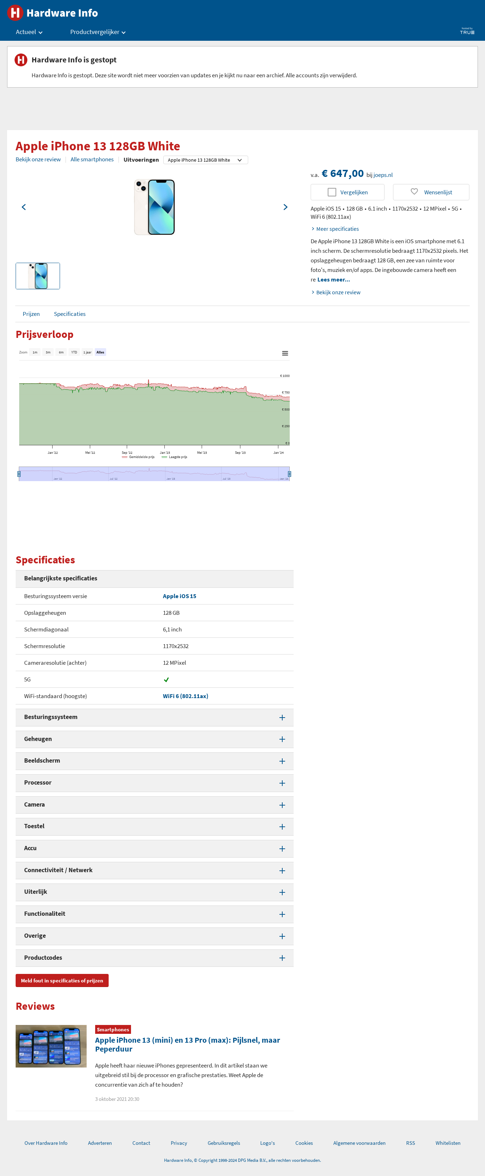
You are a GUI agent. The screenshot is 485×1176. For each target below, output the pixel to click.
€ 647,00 (343, 173)
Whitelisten (448, 1142)
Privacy (179, 1142)
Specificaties (70, 314)
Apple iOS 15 (179, 596)
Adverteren (100, 1142)
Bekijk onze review (38, 159)
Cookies (304, 1142)
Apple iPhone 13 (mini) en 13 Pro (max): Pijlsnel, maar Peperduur (187, 1044)
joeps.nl (383, 175)
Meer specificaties (337, 228)
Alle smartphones (92, 159)
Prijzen (31, 314)
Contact (141, 1142)
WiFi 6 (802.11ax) (185, 696)
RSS (410, 1142)
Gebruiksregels (224, 1142)
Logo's (267, 1142)
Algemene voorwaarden (359, 1142)
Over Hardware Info (45, 1142)
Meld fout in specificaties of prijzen (62, 980)
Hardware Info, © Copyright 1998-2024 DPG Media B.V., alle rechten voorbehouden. (242, 1160)
